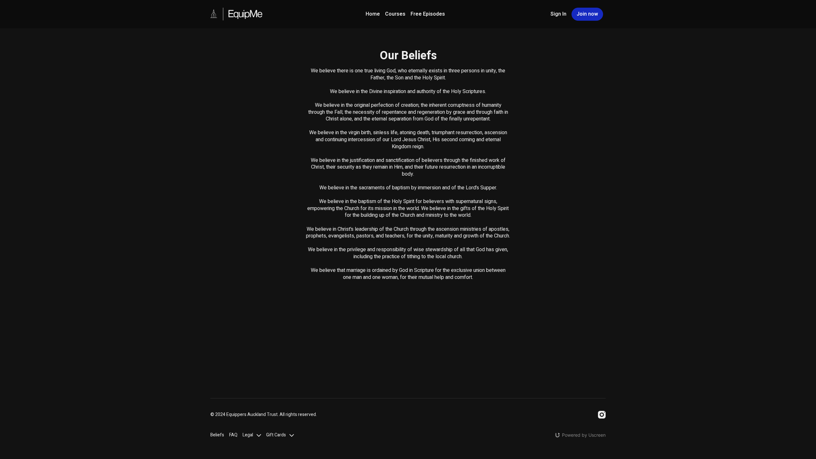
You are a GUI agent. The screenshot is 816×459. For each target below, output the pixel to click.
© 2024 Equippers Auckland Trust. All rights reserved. (263, 414)
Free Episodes (428, 14)
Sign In (558, 14)
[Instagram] (602, 415)
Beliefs (217, 435)
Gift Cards (276, 435)
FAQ (233, 435)
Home (373, 14)
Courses (395, 14)
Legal (248, 435)
